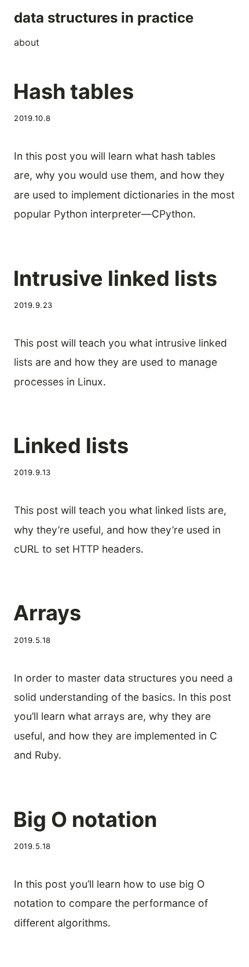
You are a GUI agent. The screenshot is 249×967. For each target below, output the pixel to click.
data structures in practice (103, 17)
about (26, 42)
